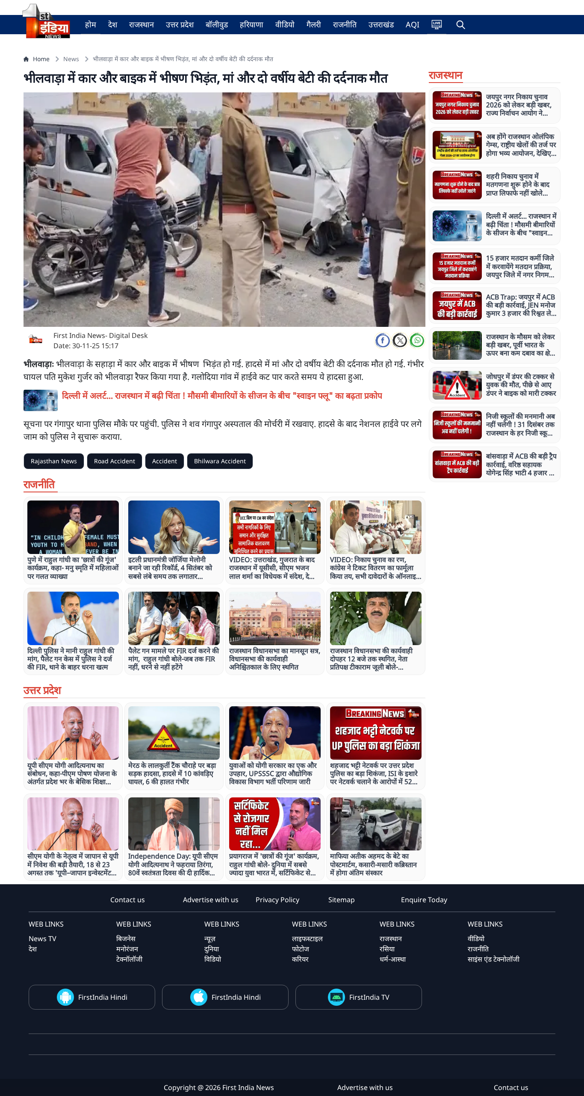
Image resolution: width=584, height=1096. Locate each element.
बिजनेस (126, 938)
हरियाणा (251, 24)
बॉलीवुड (217, 24)
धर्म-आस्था (393, 959)
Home (41, 59)
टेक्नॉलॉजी (129, 959)
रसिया (387, 949)
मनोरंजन (127, 949)
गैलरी (314, 24)
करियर (300, 959)
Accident (164, 461)
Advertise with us (211, 899)
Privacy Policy (277, 899)
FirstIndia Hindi (102, 997)
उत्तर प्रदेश (180, 24)
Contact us (127, 899)
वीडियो (285, 24)
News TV (42, 938)
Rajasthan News (54, 461)
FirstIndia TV (369, 997)
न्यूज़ (209, 938)
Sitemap (341, 899)
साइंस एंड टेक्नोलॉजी (493, 959)
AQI (412, 24)
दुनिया (211, 949)
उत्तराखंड (381, 24)
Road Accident (114, 461)
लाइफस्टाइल (307, 938)
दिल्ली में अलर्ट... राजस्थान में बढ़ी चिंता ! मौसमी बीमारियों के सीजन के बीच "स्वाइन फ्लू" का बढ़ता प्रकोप (222, 395)
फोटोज (300, 949)
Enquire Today (424, 899)
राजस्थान (141, 24)
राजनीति (345, 24)
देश (112, 24)
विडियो (212, 959)
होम (90, 24)
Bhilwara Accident (220, 461)
